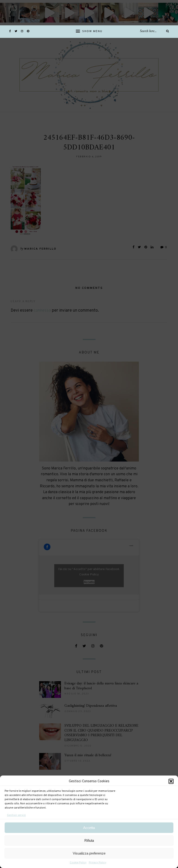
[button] (171, 781)
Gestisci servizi (16, 815)
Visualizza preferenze (89, 853)
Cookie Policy (78, 863)
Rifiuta (89, 840)
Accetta (89, 828)
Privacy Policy (97, 863)
